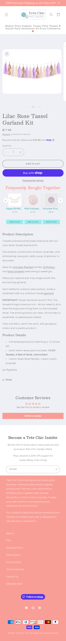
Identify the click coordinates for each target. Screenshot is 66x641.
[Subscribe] (56, 469)
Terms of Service (15, 569)
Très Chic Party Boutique (27, 633)
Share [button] (9, 380)
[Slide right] (40, 107)
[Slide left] (26, 107)
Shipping (6, 134)
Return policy (13, 555)
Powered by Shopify (49, 633)
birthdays (49, 267)
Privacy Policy (13, 562)
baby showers (16, 271)
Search (10, 533)
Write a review (33, 416)
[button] (6, 14)
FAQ (8, 540)
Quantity (6, 146)
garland (49, 293)
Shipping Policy (14, 548)
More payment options (33, 181)
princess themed (23, 267)
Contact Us (12, 577)
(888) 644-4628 (14, 584)
